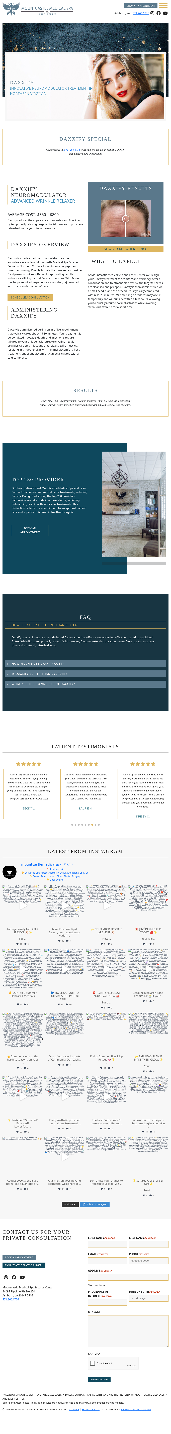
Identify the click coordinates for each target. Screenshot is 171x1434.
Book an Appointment (141, 5)
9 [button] (99, 825)
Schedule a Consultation (30, 297)
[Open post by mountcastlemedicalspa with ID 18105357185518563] (106, 969)
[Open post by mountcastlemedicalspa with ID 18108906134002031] (106, 1096)
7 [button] (92, 825)
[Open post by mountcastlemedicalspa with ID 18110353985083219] (64, 969)
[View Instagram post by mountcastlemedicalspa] (39, 921)
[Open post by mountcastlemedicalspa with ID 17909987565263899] (148, 1096)
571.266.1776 (141, 13)
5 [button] (85, 825)
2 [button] (75, 825)
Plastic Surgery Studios (136, 1409)
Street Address (96, 1285)
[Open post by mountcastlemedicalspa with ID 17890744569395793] (148, 1157)
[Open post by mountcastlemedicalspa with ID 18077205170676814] (23, 1096)
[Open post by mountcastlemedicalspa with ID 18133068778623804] (64, 1033)
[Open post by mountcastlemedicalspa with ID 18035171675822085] (148, 1033)
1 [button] (72, 825)
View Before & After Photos (125, 249)
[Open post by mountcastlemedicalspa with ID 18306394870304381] (23, 905)
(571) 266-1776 (71, 149)
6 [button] (89, 825)
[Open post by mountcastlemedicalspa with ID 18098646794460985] (23, 1157)
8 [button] (95, 825)
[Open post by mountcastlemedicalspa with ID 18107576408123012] (106, 1033)
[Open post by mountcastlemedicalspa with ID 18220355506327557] (23, 1033)
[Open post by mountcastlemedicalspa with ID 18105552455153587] (64, 905)
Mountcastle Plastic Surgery (24, 1265)
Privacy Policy (91, 1409)
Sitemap (74, 1409)
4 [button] (82, 825)
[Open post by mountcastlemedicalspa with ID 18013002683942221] (64, 1096)
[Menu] (163, 5)
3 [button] (78, 825)
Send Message (99, 1379)
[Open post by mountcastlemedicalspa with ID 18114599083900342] (106, 1157)
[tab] (85, 639)
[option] (28, 788)
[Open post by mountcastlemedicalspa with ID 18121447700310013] (148, 969)
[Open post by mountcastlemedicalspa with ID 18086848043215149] (23, 969)
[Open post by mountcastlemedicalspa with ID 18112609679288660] (148, 905)
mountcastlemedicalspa (22, 888)
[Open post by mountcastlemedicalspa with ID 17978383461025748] (64, 1157)
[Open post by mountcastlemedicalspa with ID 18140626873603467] (106, 905)
